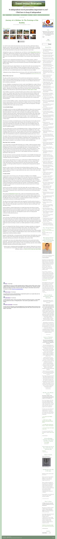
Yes (43, 36)
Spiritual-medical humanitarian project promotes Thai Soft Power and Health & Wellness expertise (48, 144)
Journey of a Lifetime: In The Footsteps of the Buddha (22, 21)
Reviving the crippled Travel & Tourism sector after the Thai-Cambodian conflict (48, 183)
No (43, 37)
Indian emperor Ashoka (32, 89)
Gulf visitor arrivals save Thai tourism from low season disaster (48, 58)
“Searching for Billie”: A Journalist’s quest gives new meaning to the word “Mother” (48, 155)
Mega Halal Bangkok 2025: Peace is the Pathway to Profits (48, 209)
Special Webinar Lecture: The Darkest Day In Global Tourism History (48, 169)
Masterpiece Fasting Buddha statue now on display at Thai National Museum (48, 205)
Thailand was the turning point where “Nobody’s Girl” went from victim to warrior (48, 158)
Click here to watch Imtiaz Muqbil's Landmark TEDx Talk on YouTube (48, 230)
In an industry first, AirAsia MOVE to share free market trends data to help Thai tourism (48, 79)
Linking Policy (9, 536)
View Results (48, 40)
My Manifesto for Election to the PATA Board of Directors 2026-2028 (48, 151)
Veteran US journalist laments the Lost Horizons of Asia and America (48, 119)
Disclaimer (4, 536)
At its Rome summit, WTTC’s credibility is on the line (48, 177)
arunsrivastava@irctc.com (36, 73)
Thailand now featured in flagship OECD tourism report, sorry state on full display (48, 65)
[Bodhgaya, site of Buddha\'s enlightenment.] (6, 32)
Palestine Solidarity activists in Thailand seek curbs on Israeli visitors (48, 193)
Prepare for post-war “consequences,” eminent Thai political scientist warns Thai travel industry (48, 124)
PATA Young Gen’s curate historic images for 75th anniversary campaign (47, 186)
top (53, 537)
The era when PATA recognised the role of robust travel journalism (48, 105)
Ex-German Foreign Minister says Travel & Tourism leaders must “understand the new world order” (48, 136)
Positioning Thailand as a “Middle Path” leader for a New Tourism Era (48, 131)
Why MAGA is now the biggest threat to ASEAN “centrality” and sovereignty (48, 211)
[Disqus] (22, 267)
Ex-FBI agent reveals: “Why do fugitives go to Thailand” (48, 68)
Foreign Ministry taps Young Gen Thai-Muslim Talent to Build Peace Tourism (48, 108)
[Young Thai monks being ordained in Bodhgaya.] (13, 37)
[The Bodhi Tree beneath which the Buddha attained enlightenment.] (19, 32)
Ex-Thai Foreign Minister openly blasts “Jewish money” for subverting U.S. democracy (48, 223)
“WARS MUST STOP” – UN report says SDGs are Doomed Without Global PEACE (48, 83)
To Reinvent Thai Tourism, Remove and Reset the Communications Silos (47, 76)
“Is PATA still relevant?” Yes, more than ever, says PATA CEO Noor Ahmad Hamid (48, 97)
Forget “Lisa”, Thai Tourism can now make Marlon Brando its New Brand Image (48, 127)
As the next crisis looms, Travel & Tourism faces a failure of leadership (48, 139)
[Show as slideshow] (6, 28)
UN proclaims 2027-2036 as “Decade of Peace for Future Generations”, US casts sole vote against (48, 72)
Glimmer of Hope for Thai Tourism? (47, 203)
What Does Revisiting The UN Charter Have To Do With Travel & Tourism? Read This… (48, 116)
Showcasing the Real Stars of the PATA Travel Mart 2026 (48, 53)
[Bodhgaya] (13, 32)
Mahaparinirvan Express (35, 52)
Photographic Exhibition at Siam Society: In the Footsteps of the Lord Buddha (48, 166)
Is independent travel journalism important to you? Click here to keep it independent (28, 11)
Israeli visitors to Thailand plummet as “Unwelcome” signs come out (48, 148)
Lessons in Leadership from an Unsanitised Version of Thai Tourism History (48, 179)
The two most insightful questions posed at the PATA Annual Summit (48, 90)
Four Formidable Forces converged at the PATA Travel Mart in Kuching (48, 50)
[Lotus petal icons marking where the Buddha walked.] (6, 37)
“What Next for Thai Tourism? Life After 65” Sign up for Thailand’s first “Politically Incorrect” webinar (48, 220)
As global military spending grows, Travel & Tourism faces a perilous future (48, 112)
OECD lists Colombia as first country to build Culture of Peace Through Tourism (48, 61)
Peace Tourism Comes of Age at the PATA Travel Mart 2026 (48, 56)
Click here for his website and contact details (32, 249)
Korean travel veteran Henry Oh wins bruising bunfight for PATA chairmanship (48, 101)
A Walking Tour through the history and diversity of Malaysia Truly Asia (48, 173)
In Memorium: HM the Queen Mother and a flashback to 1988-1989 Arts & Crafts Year (48, 162)
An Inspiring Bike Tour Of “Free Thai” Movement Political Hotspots (48, 196)
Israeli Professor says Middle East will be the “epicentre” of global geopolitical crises (48, 94)
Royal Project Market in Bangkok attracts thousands (47, 200)
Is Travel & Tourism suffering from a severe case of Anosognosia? (48, 215)
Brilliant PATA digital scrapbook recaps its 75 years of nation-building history (48, 86)
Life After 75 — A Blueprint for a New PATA (48, 190)
